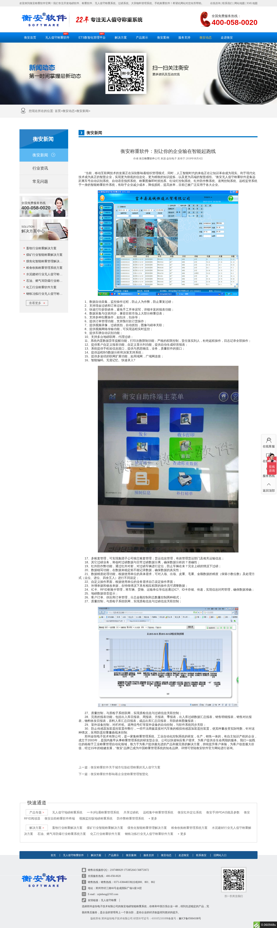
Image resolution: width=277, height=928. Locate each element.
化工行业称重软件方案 (41, 287)
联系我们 (227, 3)
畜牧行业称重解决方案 (41, 248)
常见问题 (40, 181)
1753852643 (130, 869)
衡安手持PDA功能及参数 (223, 812)
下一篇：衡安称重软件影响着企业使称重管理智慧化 (113, 774)
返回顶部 (269, 490)
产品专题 (36, 812)
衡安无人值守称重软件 (231, 177)
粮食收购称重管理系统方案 (44, 267)
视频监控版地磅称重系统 (96, 818)
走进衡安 (227, 37)
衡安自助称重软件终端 (60, 818)
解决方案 (121, 37)
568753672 (143, 869)
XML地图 (252, 3)
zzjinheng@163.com (107, 894)
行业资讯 (40, 168)
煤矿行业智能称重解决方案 (44, 254)
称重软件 (149, 158)
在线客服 (269, 446)
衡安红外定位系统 (190, 812)
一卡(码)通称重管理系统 (103, 812)
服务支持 (184, 37)
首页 (58, 111)
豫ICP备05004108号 (190, 918)
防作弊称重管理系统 (130, 818)
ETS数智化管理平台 (92, 37)
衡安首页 (30, 37)
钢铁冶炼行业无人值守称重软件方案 (50, 293)
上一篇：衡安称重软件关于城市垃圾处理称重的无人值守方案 (119, 767)
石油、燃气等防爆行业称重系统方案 (50, 280)
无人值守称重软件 (57, 37)
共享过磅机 (131, 812)
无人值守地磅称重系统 (67, 812)
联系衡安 (201, 855)
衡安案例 (163, 37)
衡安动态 (206, 37)
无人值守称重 (108, 900)
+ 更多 (152, 818)
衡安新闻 (82, 111)
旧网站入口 (220, 855)
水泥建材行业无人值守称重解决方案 (50, 274)
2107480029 (116, 869)
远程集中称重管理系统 (158, 812)
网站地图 (239, 3)
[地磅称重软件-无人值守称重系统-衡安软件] (44, 19)
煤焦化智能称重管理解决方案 (46, 261)
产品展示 (142, 37)
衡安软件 (202, 748)
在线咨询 (215, 3)
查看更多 (37, 303)
